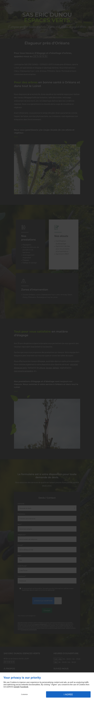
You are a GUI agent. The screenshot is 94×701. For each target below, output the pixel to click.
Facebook (24, 687)
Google (17, 687)
